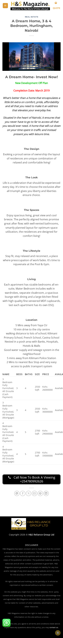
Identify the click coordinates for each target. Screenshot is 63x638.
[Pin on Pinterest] (40, 493)
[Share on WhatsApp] (17, 493)
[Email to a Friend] (34, 493)
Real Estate (31, 17)
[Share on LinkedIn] (46, 493)
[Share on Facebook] (22, 493)
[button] (5, 5)
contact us (53, 627)
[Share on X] (28, 493)
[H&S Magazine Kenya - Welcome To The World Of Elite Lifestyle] (30, 5)
